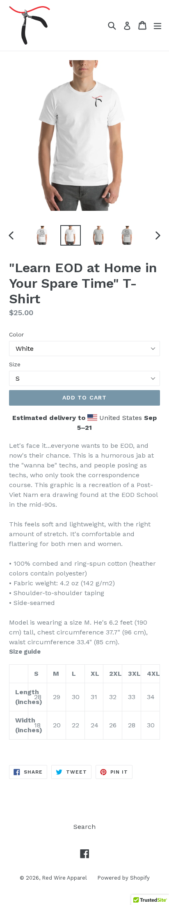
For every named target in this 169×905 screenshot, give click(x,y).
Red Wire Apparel (64, 878)
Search (84, 827)
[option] (42, 235)
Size (15, 364)
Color (16, 334)
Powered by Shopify (123, 878)
